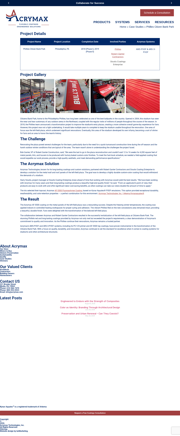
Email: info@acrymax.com (11, 292)
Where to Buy (6, 251)
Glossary (4, 261)
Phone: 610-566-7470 (9, 288)
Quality (3, 257)
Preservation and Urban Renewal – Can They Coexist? (90, 313)
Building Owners (7, 273)
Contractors (5, 271)
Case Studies (136, 26)
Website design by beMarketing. (14, 431)
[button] (8, 3)
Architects (4, 269)
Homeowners (6, 275)
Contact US (10, 281)
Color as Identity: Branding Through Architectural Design (90, 307)
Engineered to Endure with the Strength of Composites (90, 301)
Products (101, 22)
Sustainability (6, 255)
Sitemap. (4, 429)
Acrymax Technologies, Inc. (12, 425)
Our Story (4, 249)
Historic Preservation (9, 253)
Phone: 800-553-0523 (9, 290)
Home (123, 26)
